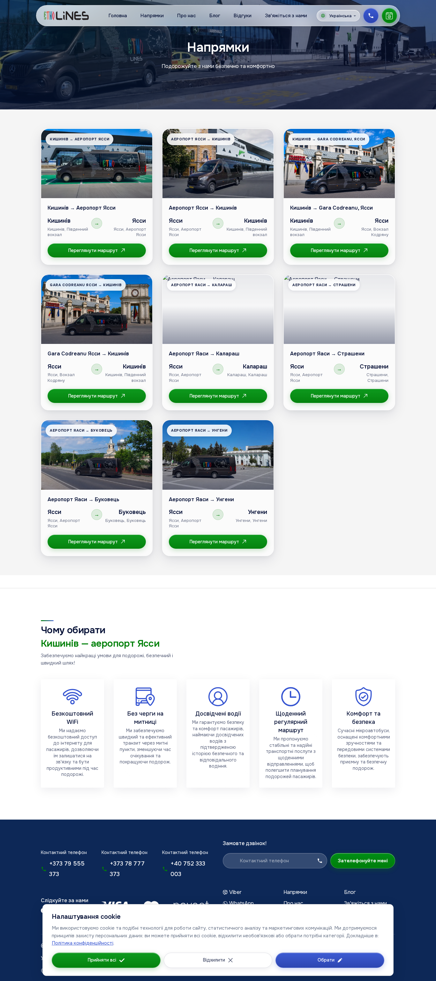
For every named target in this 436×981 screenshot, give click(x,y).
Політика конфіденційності (82, 943)
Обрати (326, 960)
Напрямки (152, 15)
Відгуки (243, 15)
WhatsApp (241, 903)
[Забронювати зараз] (389, 15)
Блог (214, 15)
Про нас (186, 15)
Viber (235, 892)
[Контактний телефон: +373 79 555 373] (371, 15)
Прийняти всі (102, 960)
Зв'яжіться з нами (286, 15)
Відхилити (214, 960)
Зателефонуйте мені (363, 861)
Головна (118, 15)
